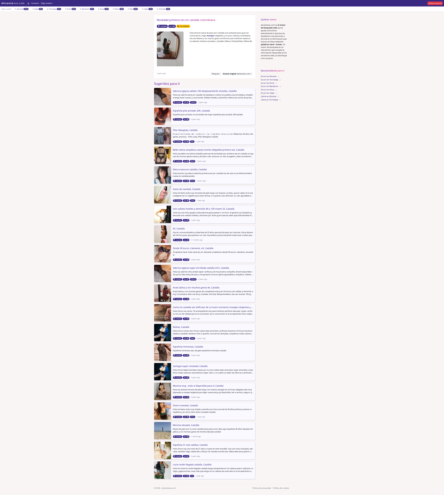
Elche (70, 9)
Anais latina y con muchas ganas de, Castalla (196, 287)
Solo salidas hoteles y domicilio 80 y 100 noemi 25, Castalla (203, 209)
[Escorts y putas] (28, 3)
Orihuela (164, 9)
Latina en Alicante (269, 96)
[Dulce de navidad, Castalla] (162, 194)
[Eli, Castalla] (162, 234)
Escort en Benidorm (270, 86)
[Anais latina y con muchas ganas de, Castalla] (162, 293)
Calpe (147, 9)
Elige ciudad (46, 3)
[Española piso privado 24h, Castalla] (162, 116)
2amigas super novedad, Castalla (190, 366)
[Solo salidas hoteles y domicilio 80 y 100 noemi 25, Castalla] (162, 214)
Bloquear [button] (215, 74)
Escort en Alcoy (268, 89)
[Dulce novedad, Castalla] (162, 411)
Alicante (22, 9)
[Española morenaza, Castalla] (162, 352)
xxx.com (13, 3)
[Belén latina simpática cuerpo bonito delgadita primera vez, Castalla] (162, 155)
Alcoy (103, 9)
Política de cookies (281, 488)
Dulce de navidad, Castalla (186, 189)
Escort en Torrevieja (270, 79)
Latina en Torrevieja (269, 99)
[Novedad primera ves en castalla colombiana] (170, 48)
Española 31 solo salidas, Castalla (190, 445)
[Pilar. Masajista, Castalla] (162, 135)
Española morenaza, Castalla (188, 346)
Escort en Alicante (269, 76)
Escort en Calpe (268, 93)
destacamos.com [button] (236, 74)
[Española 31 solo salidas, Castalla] (162, 450)
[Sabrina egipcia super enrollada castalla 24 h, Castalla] (162, 273)
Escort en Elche (268, 83)
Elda (133, 9)
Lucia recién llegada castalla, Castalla (192, 464)
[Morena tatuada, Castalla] (162, 430)
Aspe (38, 9)
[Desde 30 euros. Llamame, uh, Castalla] (162, 253)
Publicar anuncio (435, 3)
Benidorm (87, 9)
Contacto (35, 3)
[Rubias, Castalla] (162, 332)
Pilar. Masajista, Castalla (185, 130)
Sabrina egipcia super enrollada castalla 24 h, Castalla (201, 268)
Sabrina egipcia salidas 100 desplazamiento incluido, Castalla (205, 91)
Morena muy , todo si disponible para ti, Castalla (198, 386)
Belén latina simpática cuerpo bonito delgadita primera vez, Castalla (208, 150)
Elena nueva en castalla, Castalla (190, 169)
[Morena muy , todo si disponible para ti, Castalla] (162, 391)
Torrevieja (54, 9)
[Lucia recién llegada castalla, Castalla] (162, 470)
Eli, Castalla (179, 228)
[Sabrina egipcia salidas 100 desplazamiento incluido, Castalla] (162, 96)
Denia (118, 9)
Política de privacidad (261, 488)
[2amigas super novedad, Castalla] (162, 371)
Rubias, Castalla (181, 327)
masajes (210, 35)
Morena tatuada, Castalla (186, 425)
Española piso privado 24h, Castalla (191, 110)
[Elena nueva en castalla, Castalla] (162, 175)
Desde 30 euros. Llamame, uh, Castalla (193, 248)
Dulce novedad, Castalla (185, 405)
